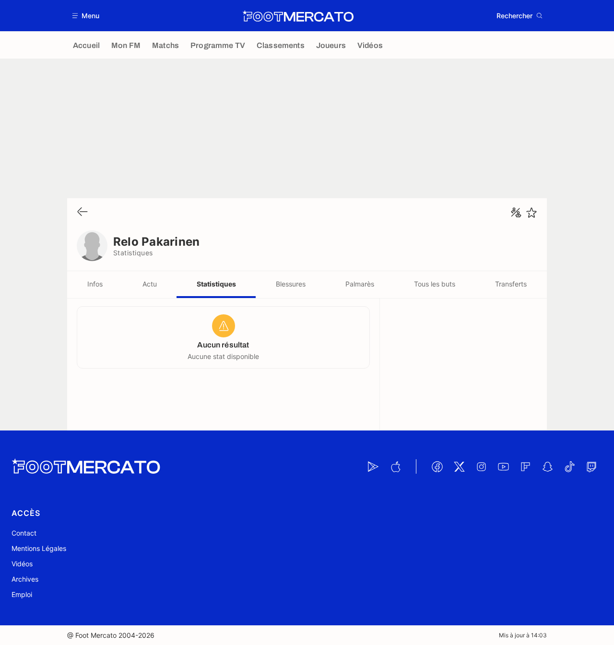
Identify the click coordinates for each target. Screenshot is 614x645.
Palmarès (359, 284)
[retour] (82, 212)
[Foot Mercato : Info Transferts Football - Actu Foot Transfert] (298, 16)
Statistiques (216, 284)
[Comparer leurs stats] (516, 212)
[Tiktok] (569, 466)
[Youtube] (503, 466)
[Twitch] (591, 466)
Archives (25, 579)
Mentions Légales (39, 548)
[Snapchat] (547, 466)
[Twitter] (459, 466)
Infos (95, 284)
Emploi (22, 594)
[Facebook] (437, 466)
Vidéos (22, 564)
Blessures (291, 284)
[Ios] (395, 466)
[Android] (373, 466)
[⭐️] (531, 212)
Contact (24, 533)
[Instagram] (481, 466)
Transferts (511, 284)
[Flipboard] (525, 466)
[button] (86, 16)
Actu (149, 284)
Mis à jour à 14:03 (523, 635)
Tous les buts (434, 284)
